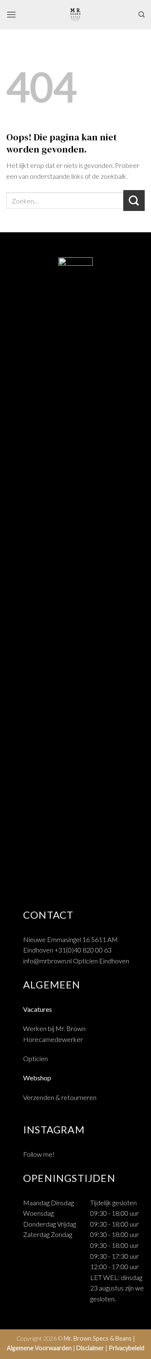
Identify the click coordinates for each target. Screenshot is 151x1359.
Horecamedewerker (53, 1039)
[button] (11, 14)
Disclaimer (90, 1347)
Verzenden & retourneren (59, 1097)
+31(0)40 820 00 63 (83, 950)
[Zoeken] (141, 15)
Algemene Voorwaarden (39, 1347)
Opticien (35, 1058)
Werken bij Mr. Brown (54, 1028)
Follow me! (39, 1154)
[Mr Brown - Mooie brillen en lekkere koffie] (75, 14)
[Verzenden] (134, 200)
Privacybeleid (126, 1347)
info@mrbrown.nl (47, 961)
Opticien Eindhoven (101, 961)
